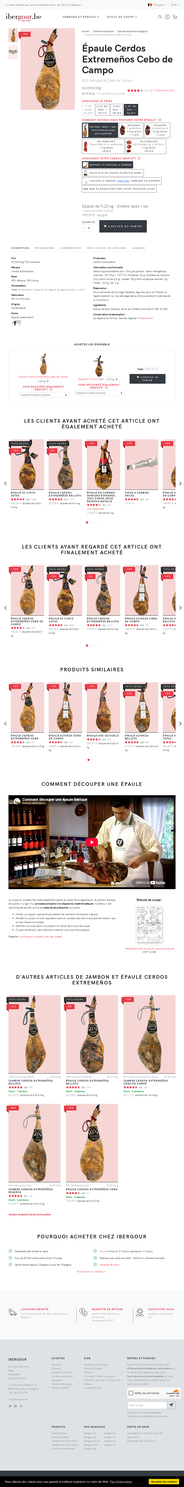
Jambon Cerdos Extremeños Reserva (30, 1190)
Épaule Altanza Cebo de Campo (141, 620)
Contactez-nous (161, 1309)
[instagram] (20, 1406)
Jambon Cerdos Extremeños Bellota (30, 1082)
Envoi (103, 1251)
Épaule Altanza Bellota (137, 737)
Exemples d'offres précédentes (144, 1412)
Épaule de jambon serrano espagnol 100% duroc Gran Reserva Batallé (101, 497)
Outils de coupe (120, 16)
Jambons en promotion (65, 1440)
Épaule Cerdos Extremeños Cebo (25, 737)
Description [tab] (20, 248)
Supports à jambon (62, 1372)
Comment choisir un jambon (100, 1376)
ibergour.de (90, 1448)
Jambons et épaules (79, 16)
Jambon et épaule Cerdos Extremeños (29, 1214)
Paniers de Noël (60, 1387)
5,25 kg (131, 109)
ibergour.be (90, 1437)
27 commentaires (162, 90)
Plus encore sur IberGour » (92, 1271)
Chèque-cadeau (60, 1437)
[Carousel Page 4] (97, 523)
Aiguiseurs (57, 1380)
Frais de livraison (93, 1368)
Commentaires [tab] (70, 248)
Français (158, 4)
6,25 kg (102, 109)
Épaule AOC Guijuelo (103, 735)
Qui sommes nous (18, 1366)
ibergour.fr (110, 1437)
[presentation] (6, 484)
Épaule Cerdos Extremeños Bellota (65, 494)
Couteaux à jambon (62, 1376)
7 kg (88, 109)
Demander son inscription (141, 1440)
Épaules (56, 1368)
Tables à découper (62, 1384)
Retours (88, 1372)
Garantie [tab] (138, 248)
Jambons (57, 1364)
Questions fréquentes (96, 1364)
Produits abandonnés (63, 1448)
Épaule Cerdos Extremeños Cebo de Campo (43, 376)
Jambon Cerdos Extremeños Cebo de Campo (145, 1082)
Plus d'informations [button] (121, 1481)
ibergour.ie (110, 1440)
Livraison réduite (35, 1309)
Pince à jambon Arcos (137, 494)
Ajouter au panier (125, 226)
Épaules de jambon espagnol (132, 31)
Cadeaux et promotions (65, 1444)
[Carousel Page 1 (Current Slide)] (13, 35)
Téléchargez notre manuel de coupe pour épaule (149, 948)
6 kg (116, 109)
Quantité (88, 222)
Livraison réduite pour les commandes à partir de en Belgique (43, 4)
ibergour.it (109, 1444)
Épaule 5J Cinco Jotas (91, 379)
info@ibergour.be (18, 1399)
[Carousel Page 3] (94, 523)
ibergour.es (110, 1433)
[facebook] (15, 1406)
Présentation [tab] (44, 248)
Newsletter (14, 1374)
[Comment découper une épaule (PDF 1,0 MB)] (149, 906)
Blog (10, 1370)
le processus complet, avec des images (40, 936)
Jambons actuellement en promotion (147, 1416)
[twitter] (10, 1406)
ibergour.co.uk (92, 1440)
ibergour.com (91, 1444)
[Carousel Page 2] (13, 52)
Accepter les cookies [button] (164, 1481)
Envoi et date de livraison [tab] (106, 248)
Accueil (85, 31)
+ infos (80, 289)
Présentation (146, 318)
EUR (173, 4)
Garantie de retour (110, 1264)
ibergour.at (90, 1433)
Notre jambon (59, 1433)
